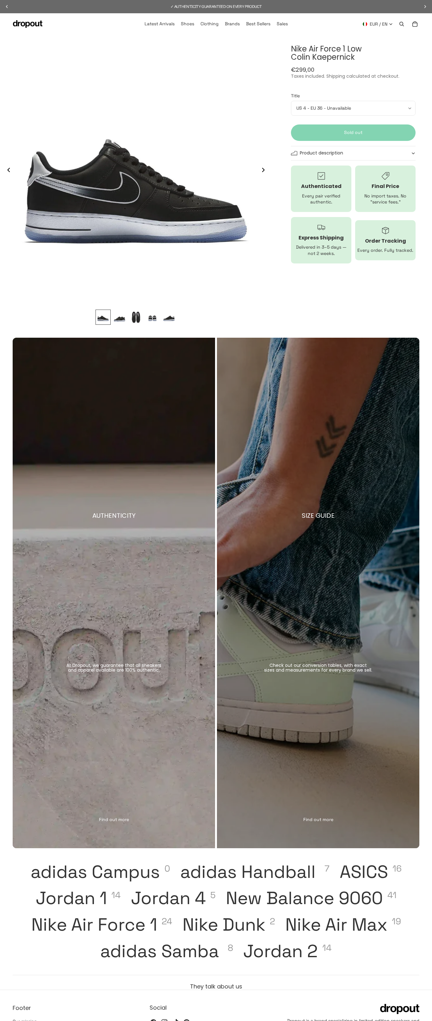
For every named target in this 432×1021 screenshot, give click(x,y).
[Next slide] (265, 171)
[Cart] (415, 24)
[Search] (402, 24)
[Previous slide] (7, 171)
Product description (321, 153)
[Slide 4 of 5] (152, 317)
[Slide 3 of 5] (136, 317)
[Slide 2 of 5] (120, 317)
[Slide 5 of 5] (169, 317)
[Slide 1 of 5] (103, 317)
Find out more (114, 819)
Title (295, 96)
